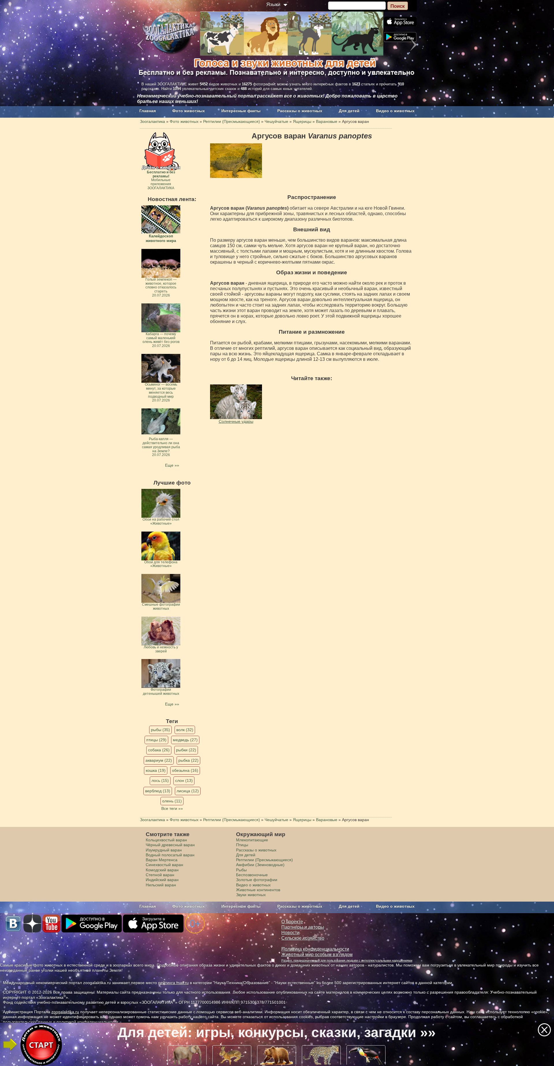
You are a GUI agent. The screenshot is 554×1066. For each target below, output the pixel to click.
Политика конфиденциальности (315, 949)
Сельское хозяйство (302, 938)
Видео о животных (395, 110)
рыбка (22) (188, 760)
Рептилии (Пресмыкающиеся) (264, 859)
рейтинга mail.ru (173, 982)
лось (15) (160, 780)
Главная (147, 110)
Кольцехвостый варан (166, 840)
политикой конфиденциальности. (88, 1022)
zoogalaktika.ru (65, 1011)
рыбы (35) (160, 729)
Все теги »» (172, 808)
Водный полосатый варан (170, 855)
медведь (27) (185, 739)
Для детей (349, 110)
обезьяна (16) (185, 770)
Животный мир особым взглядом (317, 954)
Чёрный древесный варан (170, 844)
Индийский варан (162, 879)
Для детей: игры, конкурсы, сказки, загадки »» (276, 1032)
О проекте (292, 921)
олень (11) (172, 801)
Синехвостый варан (164, 864)
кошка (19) (156, 770)
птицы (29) (156, 739)
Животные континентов (258, 889)
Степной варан (160, 874)
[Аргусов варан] (236, 160)
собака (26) (159, 750)
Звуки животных (251, 894)
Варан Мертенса (161, 859)
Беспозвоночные (252, 874)
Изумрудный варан (164, 850)
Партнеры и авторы (302, 927)
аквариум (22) (158, 760)
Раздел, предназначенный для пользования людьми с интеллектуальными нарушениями (346, 960)
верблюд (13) (157, 791)
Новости (290, 932)
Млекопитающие (252, 840)
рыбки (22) (186, 750)
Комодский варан (162, 870)
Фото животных (188, 110)
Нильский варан (161, 885)
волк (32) (184, 729)
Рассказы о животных (299, 110)
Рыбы (241, 870)
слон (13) (184, 780)
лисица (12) (188, 791)
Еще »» (172, 465)
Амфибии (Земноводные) (260, 864)
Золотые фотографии (256, 879)
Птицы (242, 844)
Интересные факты (241, 110)
